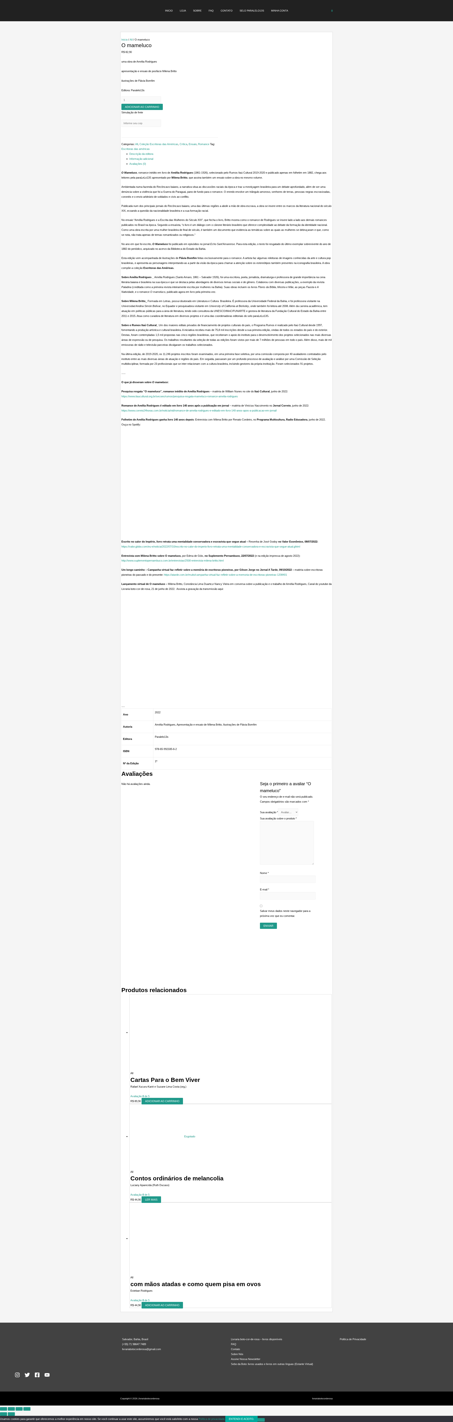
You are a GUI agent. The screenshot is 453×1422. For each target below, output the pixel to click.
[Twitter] (27, 1375)
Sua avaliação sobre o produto (278, 818)
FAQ (211, 10)
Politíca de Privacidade (353, 1339)
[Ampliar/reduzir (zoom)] (3, 1409)
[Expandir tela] (11, 1409)
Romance (203, 144)
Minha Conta (279, 10)
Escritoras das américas (135, 148)
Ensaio (193, 144)
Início (124, 39)
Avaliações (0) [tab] (137, 163)
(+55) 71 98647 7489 (134, 1344)
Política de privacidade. (212, 1418)
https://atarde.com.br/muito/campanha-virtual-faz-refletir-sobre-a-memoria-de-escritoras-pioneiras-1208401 (225, 574)
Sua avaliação (269, 812)
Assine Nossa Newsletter (245, 1359)
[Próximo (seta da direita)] (11, 1414)
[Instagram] (17, 1375)
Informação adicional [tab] (141, 158)
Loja (183, 10)
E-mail (264, 889)
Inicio (169, 10)
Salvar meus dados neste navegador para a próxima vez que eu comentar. (285, 913)
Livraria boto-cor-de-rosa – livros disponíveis (256, 1339)
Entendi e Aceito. (241, 1418)
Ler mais (151, 1199)
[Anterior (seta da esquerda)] (3, 1414)
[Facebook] (37, 1375)
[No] (261, 1420)
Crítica (183, 144)
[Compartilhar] (19, 1409)
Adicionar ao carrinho (142, 106)
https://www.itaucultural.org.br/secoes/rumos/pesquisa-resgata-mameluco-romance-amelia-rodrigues (179, 396)
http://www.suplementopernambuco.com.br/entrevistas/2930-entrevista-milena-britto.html (172, 560)
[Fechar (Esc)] (26, 1409)
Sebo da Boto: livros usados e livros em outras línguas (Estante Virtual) (272, 1363)
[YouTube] (47, 1375)
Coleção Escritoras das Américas (158, 144)
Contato (227, 10)
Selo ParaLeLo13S (252, 10)
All (131, 39)
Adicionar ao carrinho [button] (162, 1101)
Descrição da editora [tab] (141, 153)
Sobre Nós (237, 1354)
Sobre (197, 10)
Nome (264, 872)
